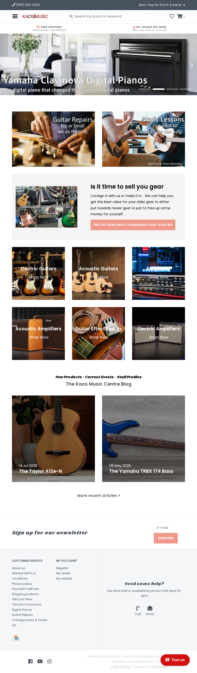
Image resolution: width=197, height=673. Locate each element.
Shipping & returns (25, 594)
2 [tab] (159, 89)
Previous (16, 65)
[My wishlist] (171, 16)
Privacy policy (22, 584)
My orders (63, 573)
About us (18, 568)
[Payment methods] (17, 638)
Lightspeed (159, 667)
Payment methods (25, 589)
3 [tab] (172, 89)
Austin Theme (120, 667)
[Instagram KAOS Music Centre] (49, 661)
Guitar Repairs (22, 615)
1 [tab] (145, 89)
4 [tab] (185, 89)
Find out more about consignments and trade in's (132, 225)
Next (181, 65)
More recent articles (97, 495)
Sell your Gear (22, 599)
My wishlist (64, 578)
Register (62, 568)
